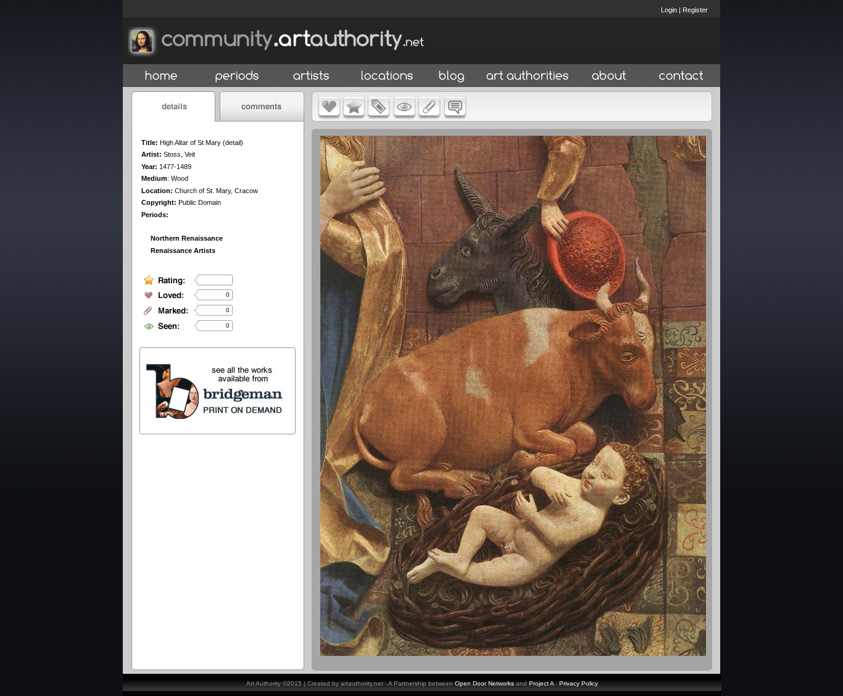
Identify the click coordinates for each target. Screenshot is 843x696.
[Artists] (312, 76)
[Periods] (237, 76)
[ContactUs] (681, 76)
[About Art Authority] (609, 76)
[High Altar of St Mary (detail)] (513, 653)
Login (669, 10)
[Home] (161, 76)
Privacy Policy (578, 683)
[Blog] (452, 76)
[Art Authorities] (528, 76)
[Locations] (386, 76)
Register (695, 10)
